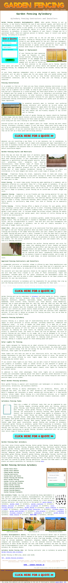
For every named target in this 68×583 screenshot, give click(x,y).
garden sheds (14, 504)
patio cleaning (51, 507)
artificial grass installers (30, 509)
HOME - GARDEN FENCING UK (34, 565)
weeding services (8, 505)
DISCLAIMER (63, 9)
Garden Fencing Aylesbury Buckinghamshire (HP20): (21, 22)
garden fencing (50, 26)
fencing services (23, 431)
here (42, 461)
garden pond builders (17, 511)
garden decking (59, 513)
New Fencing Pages (9, 570)
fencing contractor (29, 105)
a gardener (60, 511)
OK (65, 582)
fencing (43, 60)
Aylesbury (35, 296)
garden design (29, 507)
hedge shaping (14, 514)
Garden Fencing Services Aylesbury (19, 465)
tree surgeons (40, 511)
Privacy (65, 570)
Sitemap (2, 570)
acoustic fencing (57, 326)
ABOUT (52, 9)
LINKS (48, 9)
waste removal (47, 502)
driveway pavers (58, 509)
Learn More (59, 582)
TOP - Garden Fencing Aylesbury (12, 558)
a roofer (5, 509)
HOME (44, 9)
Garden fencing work (9, 296)
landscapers (38, 513)
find (6, 445)
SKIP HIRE (33, 514)
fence (10, 72)
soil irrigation (32, 505)
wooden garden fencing (52, 415)
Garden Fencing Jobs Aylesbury (12, 552)
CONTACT (57, 9)
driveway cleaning (16, 513)
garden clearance (37, 504)
